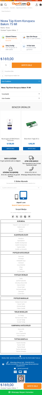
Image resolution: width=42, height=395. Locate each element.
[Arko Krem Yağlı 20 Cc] (18, 124)
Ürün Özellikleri (6, 81)
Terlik (21, 269)
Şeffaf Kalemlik (21, 281)
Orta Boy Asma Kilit (21, 283)
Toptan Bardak (21, 343)
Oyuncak (21, 256)
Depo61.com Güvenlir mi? (21, 225)
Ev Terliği (21, 315)
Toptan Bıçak (21, 347)
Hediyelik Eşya (21, 260)
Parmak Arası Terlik (21, 317)
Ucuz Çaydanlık (21, 333)
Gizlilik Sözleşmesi (21, 243)
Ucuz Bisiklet (21, 265)
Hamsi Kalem (21, 285)
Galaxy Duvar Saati (21, 302)
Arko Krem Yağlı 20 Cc (17, 139)
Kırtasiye (21, 258)
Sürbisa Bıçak (21, 306)
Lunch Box (21, 293)
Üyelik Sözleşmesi (21, 245)
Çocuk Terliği (21, 320)
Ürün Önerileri (6, 98)
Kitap (21, 267)
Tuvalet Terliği (21, 322)
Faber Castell (21, 308)
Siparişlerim (21, 240)
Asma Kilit (21, 329)
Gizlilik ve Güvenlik (21, 249)
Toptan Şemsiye (21, 349)
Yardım (21, 229)
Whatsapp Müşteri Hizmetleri (22, 392)
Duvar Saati (21, 287)
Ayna (21, 331)
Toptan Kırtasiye (21, 351)
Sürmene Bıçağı (21, 289)
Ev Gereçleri (21, 271)
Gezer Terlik (21, 304)
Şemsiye (21, 291)
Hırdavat (21, 263)
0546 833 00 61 (31, 172)
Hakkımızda (21, 227)
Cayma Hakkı (21, 247)
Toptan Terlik (21, 345)
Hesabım (21, 238)
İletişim (21, 231)
